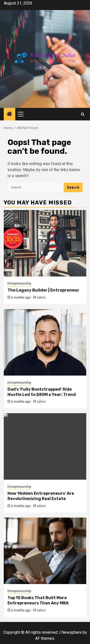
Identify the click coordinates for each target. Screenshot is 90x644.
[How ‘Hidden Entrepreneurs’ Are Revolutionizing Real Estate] (45, 446)
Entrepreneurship (19, 283)
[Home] (9, 114)
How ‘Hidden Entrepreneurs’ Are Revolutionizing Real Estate (41, 496)
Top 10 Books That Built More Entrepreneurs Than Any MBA (38, 600)
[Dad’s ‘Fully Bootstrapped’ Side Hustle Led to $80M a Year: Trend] (45, 342)
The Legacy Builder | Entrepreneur (43, 290)
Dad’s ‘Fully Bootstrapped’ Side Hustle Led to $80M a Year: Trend (42, 392)
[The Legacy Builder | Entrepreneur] (45, 243)
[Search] (83, 114)
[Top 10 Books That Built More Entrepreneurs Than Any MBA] (45, 551)
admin (41, 297)
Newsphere (72, 632)
